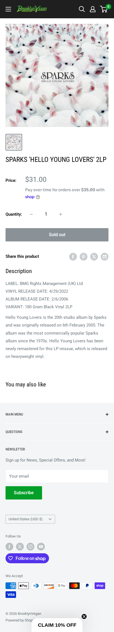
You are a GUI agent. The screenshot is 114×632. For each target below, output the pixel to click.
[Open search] (82, 9)
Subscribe (24, 492)
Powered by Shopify (21, 620)
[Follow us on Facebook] (9, 547)
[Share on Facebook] (73, 257)
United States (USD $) (26, 519)
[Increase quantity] (60, 214)
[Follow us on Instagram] (30, 547)
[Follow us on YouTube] (41, 547)
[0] (103, 9)
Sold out (57, 234)
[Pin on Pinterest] (83, 257)
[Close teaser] (84, 616)
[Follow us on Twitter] (20, 547)
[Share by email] (104, 257)
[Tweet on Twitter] (94, 257)
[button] (57, 625)
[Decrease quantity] (31, 214)
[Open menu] (8, 9)
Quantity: (14, 214)
